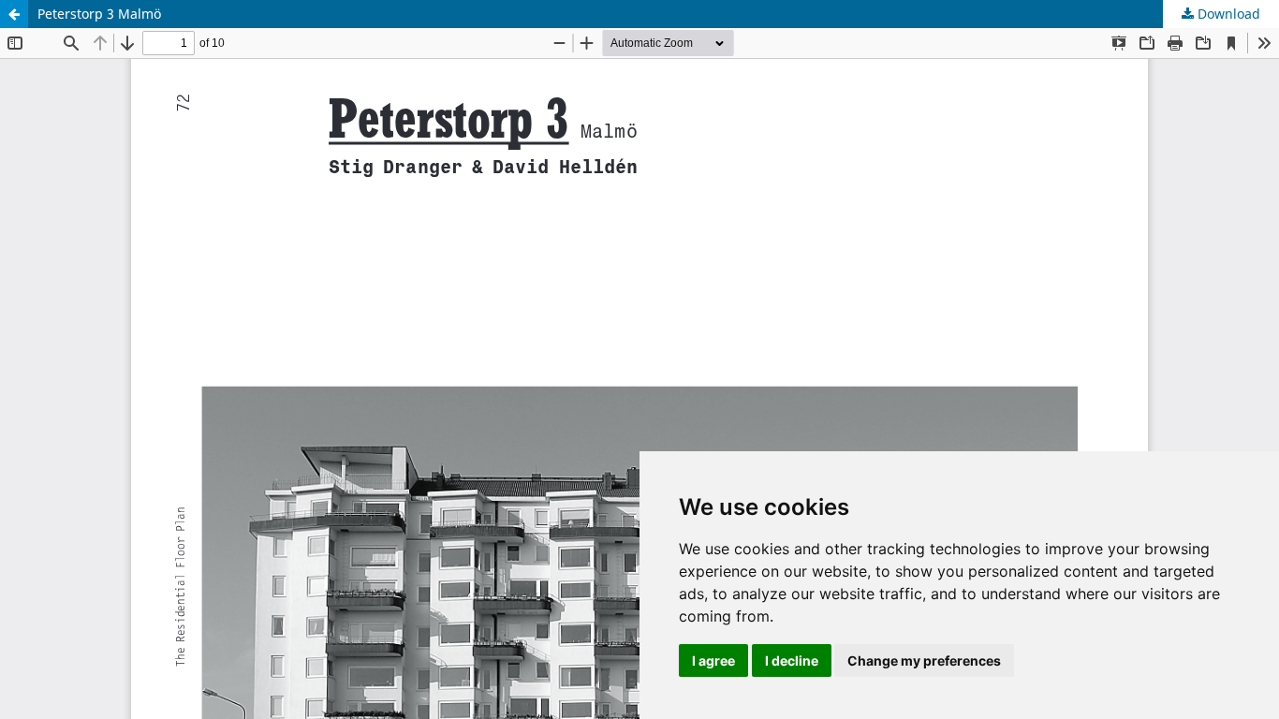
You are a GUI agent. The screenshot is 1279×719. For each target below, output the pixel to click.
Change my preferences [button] (924, 660)
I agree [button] (713, 660)
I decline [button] (791, 660)
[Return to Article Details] (14, 14)
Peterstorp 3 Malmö (99, 13)
